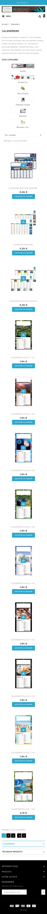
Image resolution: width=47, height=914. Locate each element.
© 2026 (23, 910)
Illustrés (23, 71)
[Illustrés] (23, 66)
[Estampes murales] (23, 100)
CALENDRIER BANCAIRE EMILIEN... (23, 301)
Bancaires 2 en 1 (23, 127)
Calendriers (8, 844)
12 (20, 836)
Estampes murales (23, 105)
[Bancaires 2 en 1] (23, 122)
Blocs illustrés (22, 94)
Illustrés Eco (23, 82)
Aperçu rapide (23, 165)
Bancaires (23, 116)
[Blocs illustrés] (23, 88)
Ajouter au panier (24, 196)
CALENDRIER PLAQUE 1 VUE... (23, 358)
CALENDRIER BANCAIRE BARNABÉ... (24, 188)
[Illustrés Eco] (23, 77)
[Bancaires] (23, 111)
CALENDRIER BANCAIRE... (23, 245)
